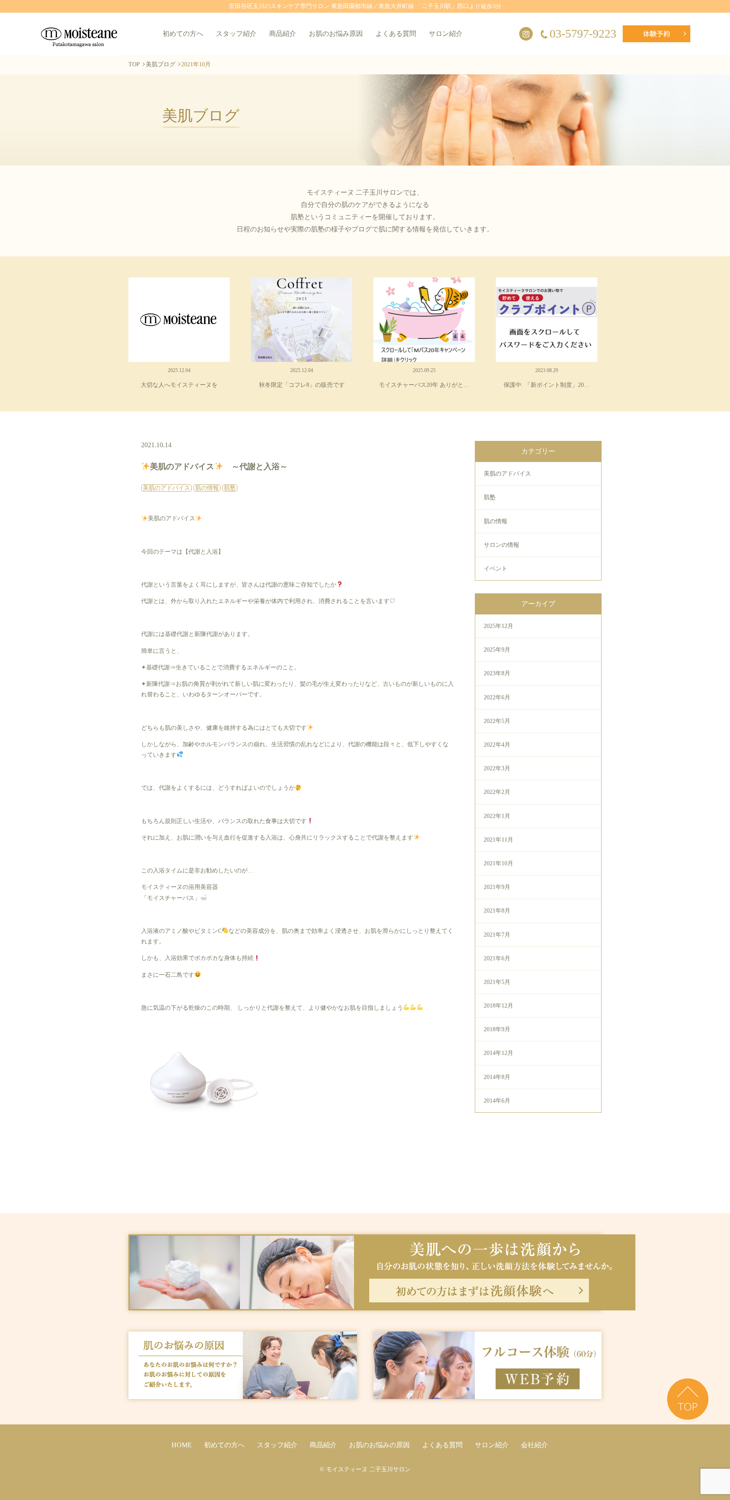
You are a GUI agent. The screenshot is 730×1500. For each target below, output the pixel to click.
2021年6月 (497, 958)
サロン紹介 (446, 33)
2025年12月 (498, 626)
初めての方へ (183, 33)
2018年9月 (497, 1029)
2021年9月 (497, 887)
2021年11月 (498, 840)
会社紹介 (534, 1444)
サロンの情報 (501, 545)
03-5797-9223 (583, 33)
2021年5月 (497, 982)
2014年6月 (497, 1101)
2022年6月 (497, 697)
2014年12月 (498, 1053)
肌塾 (490, 497)
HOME (182, 1444)
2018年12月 (498, 1006)
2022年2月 (497, 792)
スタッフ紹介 (236, 33)
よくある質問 (396, 33)
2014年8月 (497, 1077)
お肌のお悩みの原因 (379, 1444)
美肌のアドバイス (507, 473)
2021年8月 (497, 911)
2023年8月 (497, 673)
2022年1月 (497, 816)
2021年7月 (497, 935)
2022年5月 (497, 721)
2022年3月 (497, 768)
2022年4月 (497, 745)
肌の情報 (495, 521)
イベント (495, 568)
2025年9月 (497, 650)
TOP (134, 64)
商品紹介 (282, 33)
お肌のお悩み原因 (336, 33)
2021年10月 (498, 863)
